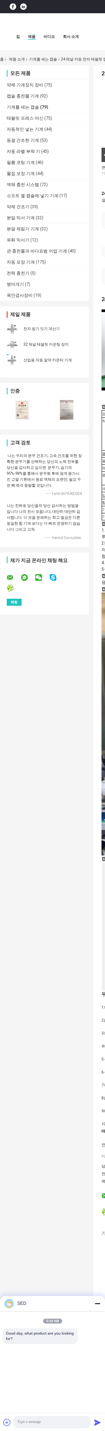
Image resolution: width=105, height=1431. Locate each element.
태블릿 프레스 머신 (25, 118)
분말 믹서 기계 (21, 217)
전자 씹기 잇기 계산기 (41, 328)
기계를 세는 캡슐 (43, 59)
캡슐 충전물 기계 (23, 96)
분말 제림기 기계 (23, 228)
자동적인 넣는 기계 (25, 129)
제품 (32, 36)
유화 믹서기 (18, 240)
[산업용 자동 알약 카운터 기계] (12, 359)
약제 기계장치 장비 (25, 84)
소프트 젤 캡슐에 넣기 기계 (32, 195)
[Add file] (7, 1422)
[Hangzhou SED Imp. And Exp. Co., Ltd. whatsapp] (27, 578)
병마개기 (15, 284)
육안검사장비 (20, 295)
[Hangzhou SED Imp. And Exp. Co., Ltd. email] (13, 578)
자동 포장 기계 (21, 262)
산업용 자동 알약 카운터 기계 (47, 360)
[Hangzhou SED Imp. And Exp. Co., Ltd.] (52, 24)
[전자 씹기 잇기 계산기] (12, 328)
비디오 (49, 36)
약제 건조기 (18, 206)
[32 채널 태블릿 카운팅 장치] (12, 344)
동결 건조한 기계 (23, 140)
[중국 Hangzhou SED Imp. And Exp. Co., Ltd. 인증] (22, 410)
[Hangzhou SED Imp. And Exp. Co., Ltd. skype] (56, 577)
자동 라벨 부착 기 (23, 151)
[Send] (97, 1422)
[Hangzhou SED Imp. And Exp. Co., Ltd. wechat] (42, 578)
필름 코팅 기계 (21, 162)
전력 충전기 (18, 273)
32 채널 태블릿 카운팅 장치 (46, 344)
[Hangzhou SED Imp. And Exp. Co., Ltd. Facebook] (13, 6)
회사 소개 (71, 36)
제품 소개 (17, 59)
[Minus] (97, 1303)
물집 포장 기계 (21, 173)
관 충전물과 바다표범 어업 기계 (37, 251)
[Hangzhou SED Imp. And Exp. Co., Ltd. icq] (13, 588)
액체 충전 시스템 (23, 184)
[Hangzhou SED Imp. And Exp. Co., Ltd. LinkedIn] (23, 6)
